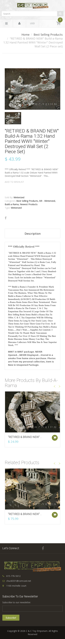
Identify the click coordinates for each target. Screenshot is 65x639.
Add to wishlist (14, 181)
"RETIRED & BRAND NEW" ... (25, 437)
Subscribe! (11, 618)
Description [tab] (33, 233)
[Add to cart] (55, 438)
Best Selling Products (48, 34)
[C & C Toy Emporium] (32, 5)
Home (25, 34)
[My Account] (19, 23)
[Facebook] (5, 218)
